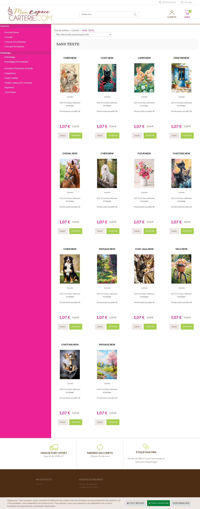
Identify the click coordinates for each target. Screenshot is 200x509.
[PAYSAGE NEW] (107, 283)
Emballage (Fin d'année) (16, 61)
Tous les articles (61, 30)
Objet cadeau (11, 77)
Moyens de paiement (88, 484)
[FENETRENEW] (181, 91)
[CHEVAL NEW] (70, 187)
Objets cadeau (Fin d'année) (18, 82)
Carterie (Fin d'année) (15, 41)
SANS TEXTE (88, 30)
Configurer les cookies (89, 487)
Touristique (10, 92)
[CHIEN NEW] (70, 91)
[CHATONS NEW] (181, 187)
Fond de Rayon (11, 32)
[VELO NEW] (181, 283)
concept (8, 37)
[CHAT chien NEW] (144, 283)
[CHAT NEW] (107, 91)
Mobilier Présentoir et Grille (18, 68)
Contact (39, 484)
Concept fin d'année (14, 46)
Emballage (9, 57)
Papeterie (9, 87)
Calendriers (10, 73)
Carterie (75, 30)
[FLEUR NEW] (144, 187)
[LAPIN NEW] (144, 91)
